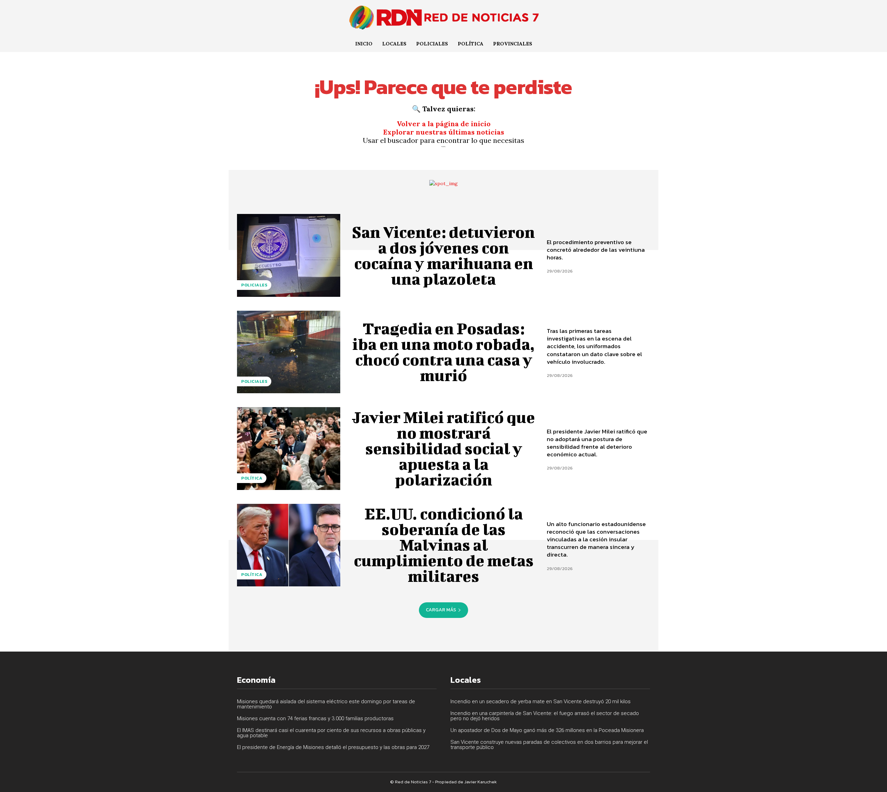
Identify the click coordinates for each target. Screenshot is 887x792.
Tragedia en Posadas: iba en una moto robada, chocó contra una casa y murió (443, 351)
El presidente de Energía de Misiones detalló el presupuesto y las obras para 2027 (333, 747)
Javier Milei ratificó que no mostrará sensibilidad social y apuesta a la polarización (443, 448)
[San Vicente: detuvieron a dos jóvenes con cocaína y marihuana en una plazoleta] (288, 255)
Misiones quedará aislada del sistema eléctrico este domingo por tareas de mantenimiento (326, 704)
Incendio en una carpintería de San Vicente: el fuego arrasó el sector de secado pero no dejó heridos (544, 716)
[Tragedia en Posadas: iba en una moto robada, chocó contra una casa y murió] (288, 352)
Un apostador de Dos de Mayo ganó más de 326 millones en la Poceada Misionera (547, 730)
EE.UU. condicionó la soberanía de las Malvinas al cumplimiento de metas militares (444, 545)
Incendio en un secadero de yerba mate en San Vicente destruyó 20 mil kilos (540, 701)
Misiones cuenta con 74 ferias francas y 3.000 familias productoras (315, 718)
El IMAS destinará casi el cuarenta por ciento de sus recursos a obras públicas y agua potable (331, 733)
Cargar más (441, 609)
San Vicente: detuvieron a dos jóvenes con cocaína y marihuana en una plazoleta (443, 255)
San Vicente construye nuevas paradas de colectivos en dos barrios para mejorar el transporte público (549, 744)
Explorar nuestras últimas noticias (443, 132)
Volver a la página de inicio (444, 123)
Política (251, 478)
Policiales (254, 285)
